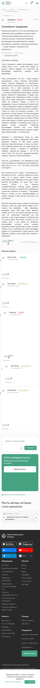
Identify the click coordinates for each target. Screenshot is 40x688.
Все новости (6, 620)
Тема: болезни (27, 578)
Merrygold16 (11, 390)
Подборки (25, 575)
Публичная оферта (8, 604)
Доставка (25, 584)
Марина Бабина (12, 257)
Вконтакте (9, 550)
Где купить (25, 624)
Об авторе (5, 565)
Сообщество (6, 636)
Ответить (20, 53)
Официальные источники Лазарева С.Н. (9, 586)
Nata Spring (11, 284)
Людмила (11, 20)
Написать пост (20, 469)
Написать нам (29, 653)
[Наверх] (36, 665)
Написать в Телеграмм (30, 634)
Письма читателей (8, 633)
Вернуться (8, 15)
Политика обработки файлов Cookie (9, 609)
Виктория (9, 513)
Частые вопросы (28, 620)
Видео (24, 565)
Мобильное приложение (6, 579)
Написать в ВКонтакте (30, 643)
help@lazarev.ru (27, 647)
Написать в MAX (28, 639)
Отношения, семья (10, 55)
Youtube (25, 550)
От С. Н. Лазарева (8, 624)
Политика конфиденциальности (9, 594)
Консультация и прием (10, 568)
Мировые (5, 627)
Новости (5, 575)
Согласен (31, 682)
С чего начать (26, 581)
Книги (24, 568)
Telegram (9, 556)
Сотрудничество (7, 571)
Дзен (24, 556)
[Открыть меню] (37, 3)
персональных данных (13, 682)
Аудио (24, 571)
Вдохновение (6, 630)
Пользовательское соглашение (8, 600)
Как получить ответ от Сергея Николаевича (15, 518)
